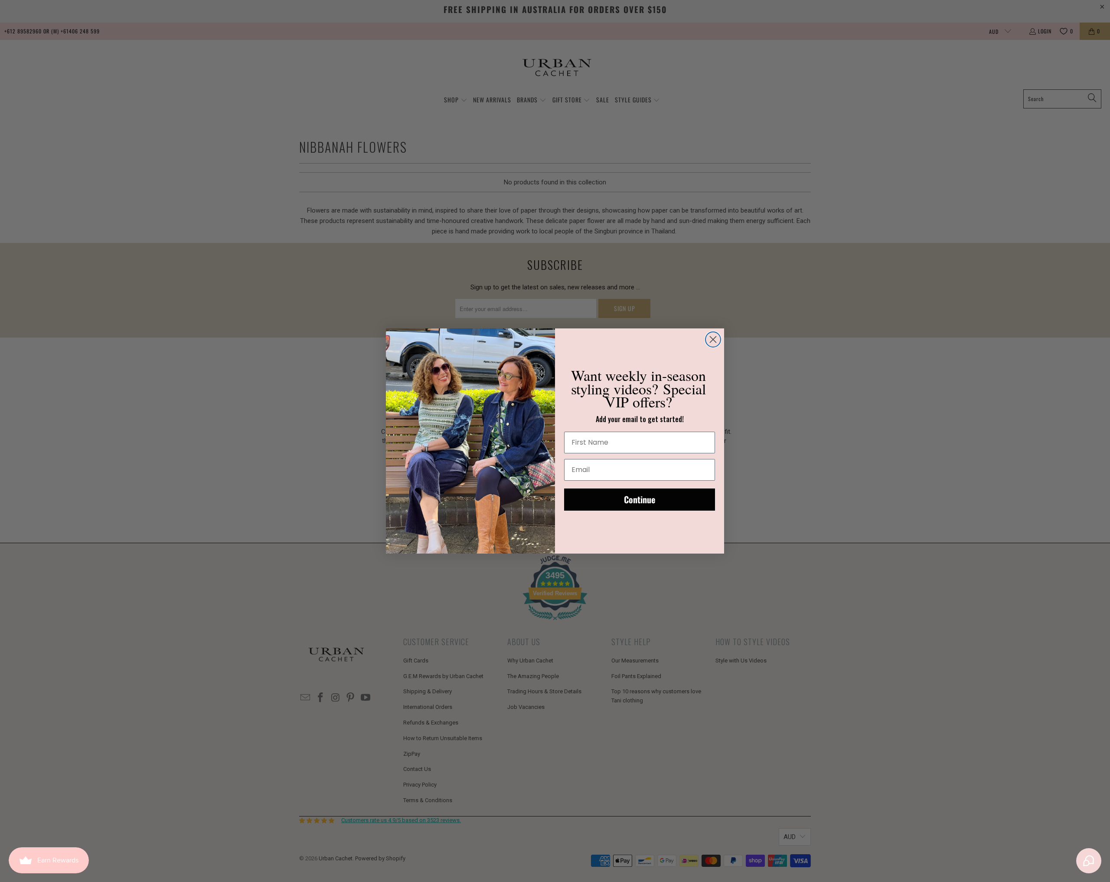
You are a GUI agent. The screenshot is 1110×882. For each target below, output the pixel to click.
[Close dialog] (713, 339)
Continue (639, 499)
